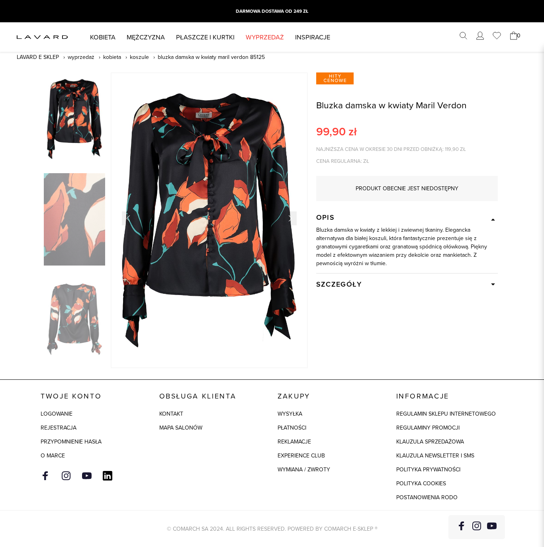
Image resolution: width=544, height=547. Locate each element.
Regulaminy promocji (428, 428)
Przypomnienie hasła (71, 441)
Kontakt (171, 414)
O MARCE (53, 455)
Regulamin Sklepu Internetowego (446, 414)
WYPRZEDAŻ (265, 36)
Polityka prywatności (428, 469)
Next (290, 218)
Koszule (139, 57)
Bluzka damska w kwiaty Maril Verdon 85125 (211, 57)
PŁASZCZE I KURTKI (205, 36)
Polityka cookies (421, 483)
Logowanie (56, 414)
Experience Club (301, 455)
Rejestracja (58, 428)
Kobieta (102, 36)
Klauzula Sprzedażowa (430, 441)
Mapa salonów (180, 428)
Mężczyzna (146, 36)
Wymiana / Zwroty (304, 469)
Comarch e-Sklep (348, 529)
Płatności (292, 428)
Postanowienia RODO (427, 497)
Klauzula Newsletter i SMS (435, 455)
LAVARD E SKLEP (38, 57)
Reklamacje (294, 441)
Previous (129, 218)
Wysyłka (290, 414)
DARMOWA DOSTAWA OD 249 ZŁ (272, 11)
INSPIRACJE (312, 36)
